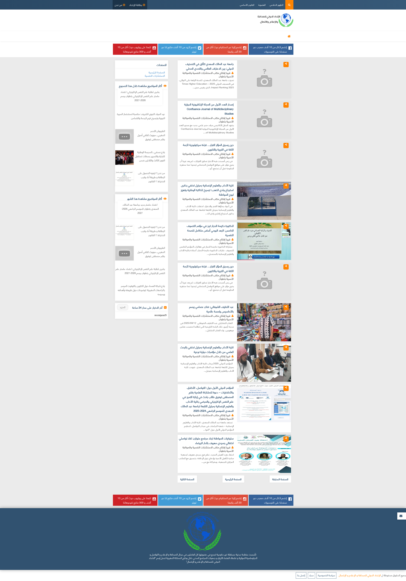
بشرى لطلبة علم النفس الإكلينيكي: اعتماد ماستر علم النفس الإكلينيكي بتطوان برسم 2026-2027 (140, 96)
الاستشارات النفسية (155, 75)
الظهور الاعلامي (276, 4)
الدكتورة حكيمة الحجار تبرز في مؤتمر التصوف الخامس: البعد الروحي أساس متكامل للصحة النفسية (210, 230)
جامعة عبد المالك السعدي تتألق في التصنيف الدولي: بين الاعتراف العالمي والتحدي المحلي (210, 66)
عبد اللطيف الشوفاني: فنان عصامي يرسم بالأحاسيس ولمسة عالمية (211, 309)
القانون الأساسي (247, 4)
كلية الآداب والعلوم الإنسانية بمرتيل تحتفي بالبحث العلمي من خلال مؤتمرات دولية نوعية (207, 349)
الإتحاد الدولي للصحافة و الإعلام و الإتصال (360, 575)
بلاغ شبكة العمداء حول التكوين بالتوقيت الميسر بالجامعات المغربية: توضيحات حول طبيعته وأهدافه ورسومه (141, 290)
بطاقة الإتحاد (135, 4)
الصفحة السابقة (280, 479)
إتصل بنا (301, 575)
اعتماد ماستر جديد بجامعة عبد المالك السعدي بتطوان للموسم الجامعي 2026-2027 (140, 208)
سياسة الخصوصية (326, 575)
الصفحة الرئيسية (233, 479)
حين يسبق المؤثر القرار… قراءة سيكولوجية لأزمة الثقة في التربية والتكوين (208, 147)
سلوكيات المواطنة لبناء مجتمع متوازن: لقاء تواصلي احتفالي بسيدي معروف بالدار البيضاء (206, 440)
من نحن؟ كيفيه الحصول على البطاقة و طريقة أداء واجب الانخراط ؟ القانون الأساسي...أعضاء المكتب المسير (150, 179)
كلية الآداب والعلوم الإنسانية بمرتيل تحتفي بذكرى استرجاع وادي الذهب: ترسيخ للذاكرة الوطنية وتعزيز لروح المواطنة (207, 189)
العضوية (261, 4)
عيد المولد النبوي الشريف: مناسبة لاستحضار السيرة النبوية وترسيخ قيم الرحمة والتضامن (141, 116)
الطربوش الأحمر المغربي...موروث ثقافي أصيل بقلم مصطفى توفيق (151, 135)
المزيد (122, 307)
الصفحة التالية (187, 479)
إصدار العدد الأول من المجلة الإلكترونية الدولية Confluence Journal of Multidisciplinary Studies (209, 108)
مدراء (311, 575)
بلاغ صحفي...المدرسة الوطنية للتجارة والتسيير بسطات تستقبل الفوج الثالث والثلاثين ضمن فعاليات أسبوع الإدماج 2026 (150, 158)
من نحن (118, 4)
